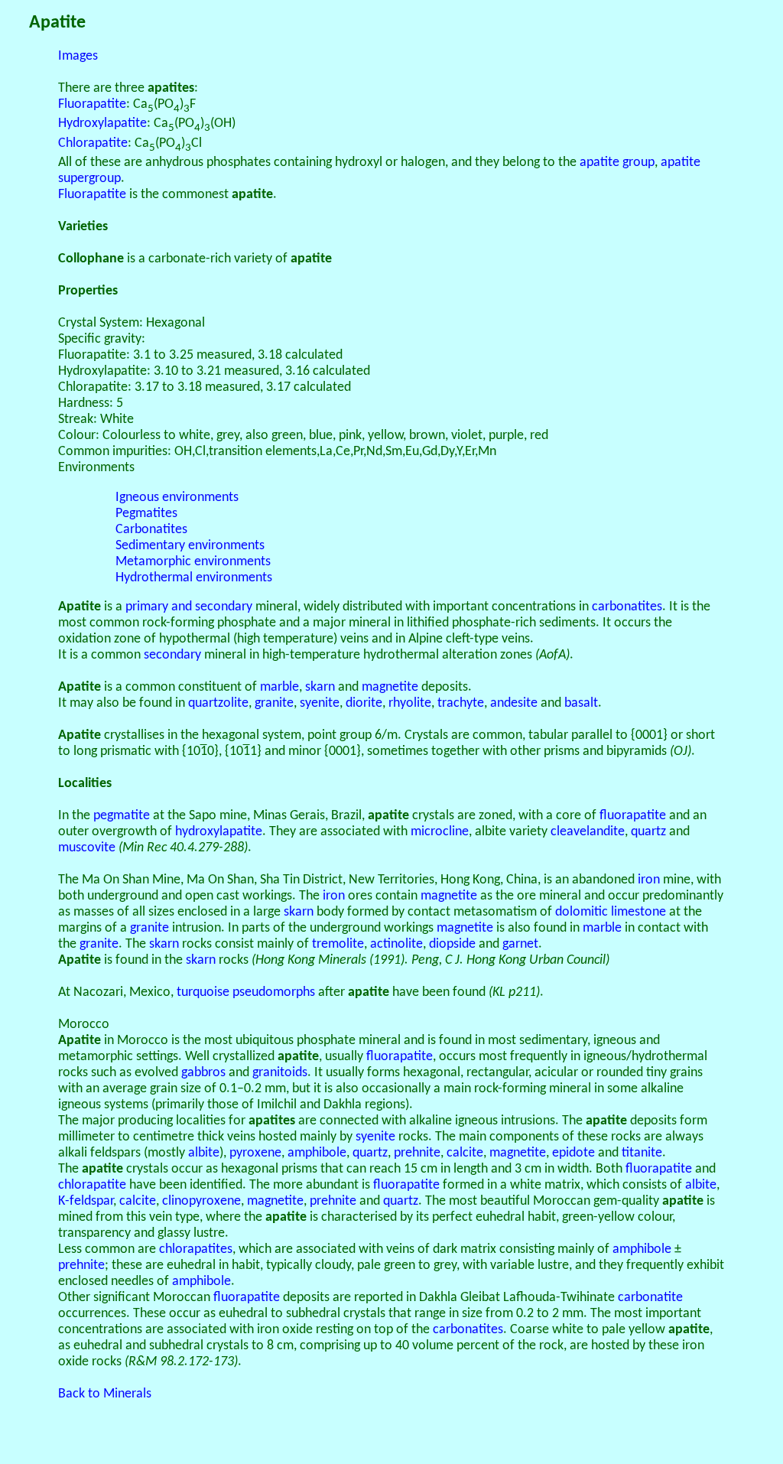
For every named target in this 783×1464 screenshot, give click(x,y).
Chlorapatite (93, 143)
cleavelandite (588, 831)
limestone (638, 912)
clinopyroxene (201, 1201)
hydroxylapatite (218, 831)
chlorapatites (195, 1249)
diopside (452, 944)
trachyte (460, 703)
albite (203, 1153)
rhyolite (409, 703)
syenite (320, 703)
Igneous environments (177, 497)
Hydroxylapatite (102, 123)
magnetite (390, 687)
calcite (465, 1153)
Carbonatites (151, 529)
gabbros (203, 1072)
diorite (364, 703)
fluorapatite (632, 815)
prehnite (417, 1153)
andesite (514, 703)
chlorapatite (92, 1185)
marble (279, 687)
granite (274, 703)
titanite (642, 1153)
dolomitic (581, 912)
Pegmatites (146, 513)
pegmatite (121, 815)
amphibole (317, 1153)
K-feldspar (85, 1201)
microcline (440, 831)
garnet (520, 944)
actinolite (396, 944)
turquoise (203, 992)
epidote (573, 1153)
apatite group (617, 162)
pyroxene (255, 1153)
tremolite (338, 944)
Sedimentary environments (190, 545)
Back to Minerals (104, 1394)
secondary (172, 655)
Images (78, 56)
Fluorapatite (92, 104)
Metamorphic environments (193, 561)
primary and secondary (188, 606)
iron (649, 880)
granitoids (279, 1072)
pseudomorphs (273, 992)
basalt (581, 703)
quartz (648, 831)
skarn (320, 687)
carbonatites (627, 606)
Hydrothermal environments (193, 577)
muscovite (86, 847)
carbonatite (650, 1297)
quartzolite (218, 703)
